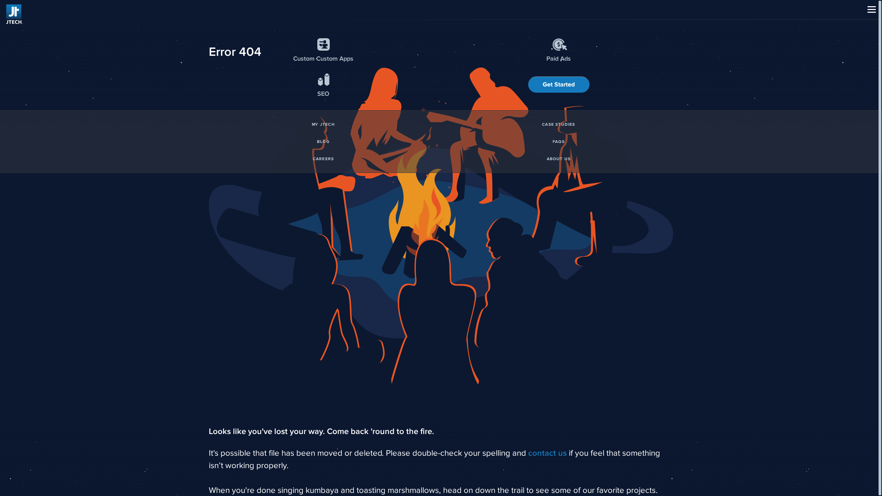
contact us (547, 453)
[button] (872, 9)
